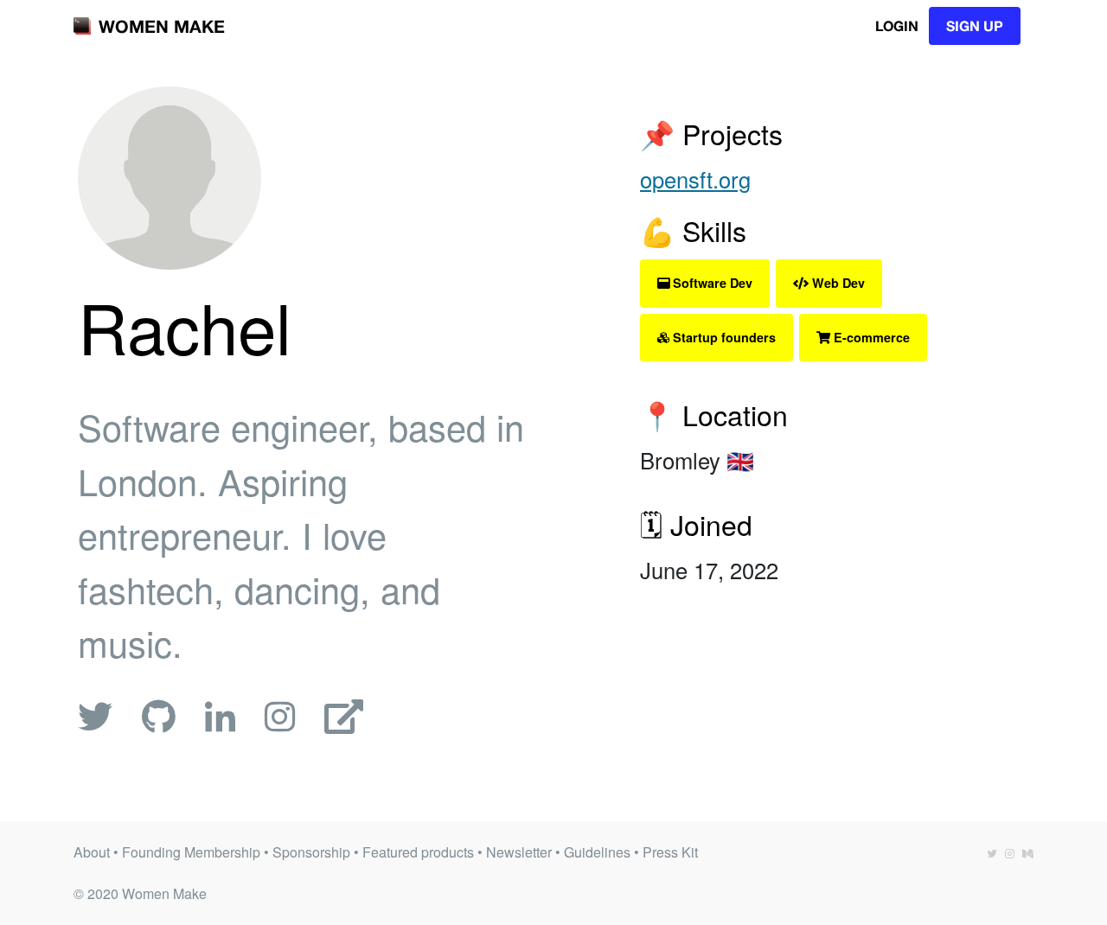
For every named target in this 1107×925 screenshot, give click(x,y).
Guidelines (597, 852)
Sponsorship (311, 852)
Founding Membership (191, 852)
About (92, 852)
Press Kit (670, 852)
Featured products (418, 852)
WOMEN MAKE (162, 26)
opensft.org (695, 179)
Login (896, 25)
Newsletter (519, 852)
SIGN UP (974, 25)
